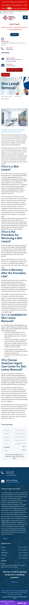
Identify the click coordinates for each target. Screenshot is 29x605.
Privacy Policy (25, 590)
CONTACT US (14, 582)
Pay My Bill (5, 75)
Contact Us (14, 34)
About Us (5, 538)
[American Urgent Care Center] (9, 17)
